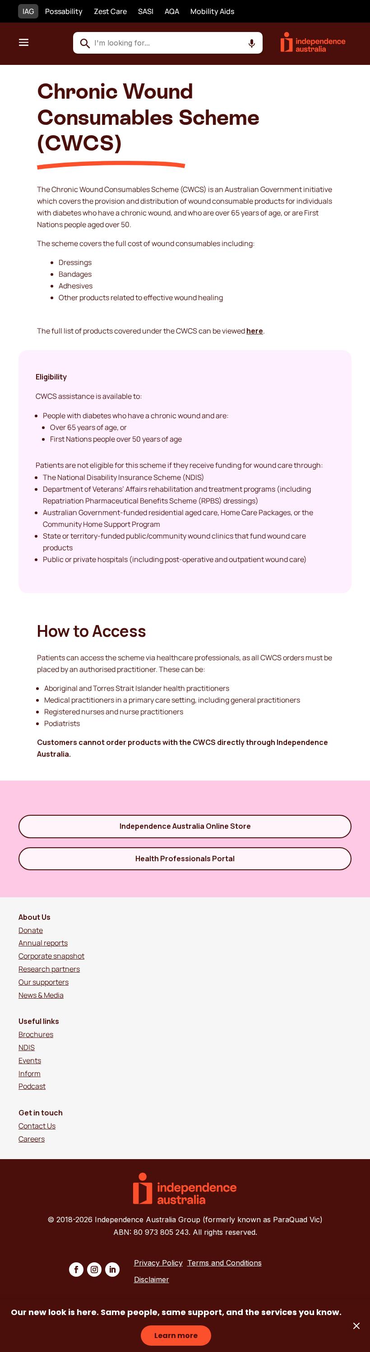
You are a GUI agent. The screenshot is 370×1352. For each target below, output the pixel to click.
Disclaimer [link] (151, 1279)
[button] (23, 42)
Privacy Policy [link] (158, 1262)
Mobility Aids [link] (212, 11)
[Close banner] (356, 1326)
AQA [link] (172, 11)
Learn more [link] (176, 1335)
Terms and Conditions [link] (224, 1262)
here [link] (254, 331)
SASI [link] (145, 11)
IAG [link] (28, 11)
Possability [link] (64, 11)
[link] (318, 49)
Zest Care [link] (110, 11)
